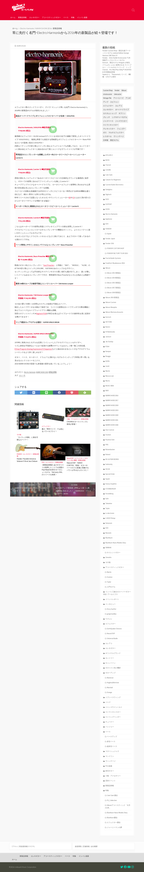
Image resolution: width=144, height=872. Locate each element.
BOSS (107, 160)
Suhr (107, 498)
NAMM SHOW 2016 (43, 28)
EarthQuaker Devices (114, 629)
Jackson (108, 337)
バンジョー (109, 727)
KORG (107, 361)
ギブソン (122, 113)
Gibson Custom (110, 302)
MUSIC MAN (109, 386)
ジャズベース (108, 121)
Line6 (107, 366)
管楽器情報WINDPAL (27, 846)
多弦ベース (111, 741)
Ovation (108, 435)
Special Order (110, 474)
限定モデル (114, 140)
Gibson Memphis (111, 307)
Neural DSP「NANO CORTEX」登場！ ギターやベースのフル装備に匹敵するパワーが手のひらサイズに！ (78, 466)
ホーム (12, 17)
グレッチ (106, 117)
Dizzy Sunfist (111, 609)
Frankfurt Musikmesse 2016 (115, 263)
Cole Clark (108, 175)
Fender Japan (110, 238)
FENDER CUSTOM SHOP (115, 248)
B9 (70, 197)
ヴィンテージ (119, 136)
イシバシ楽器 (82, 17)
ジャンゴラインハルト (113, 707)
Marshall (110, 687)
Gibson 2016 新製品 (112, 297)
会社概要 (94, 846)
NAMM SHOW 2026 (111, 425)
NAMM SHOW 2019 (111, 410)
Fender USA (109, 243)
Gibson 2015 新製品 (114, 283)
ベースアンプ (112, 736)
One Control (109, 430)
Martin (107, 371)
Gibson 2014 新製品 (114, 278)
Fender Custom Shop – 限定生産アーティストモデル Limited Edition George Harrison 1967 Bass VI (116, 53)
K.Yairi (107, 346)
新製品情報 (22, 17)
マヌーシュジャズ (112, 751)
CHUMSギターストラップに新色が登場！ (77, 423)
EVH (106, 224)
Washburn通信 (112, 817)
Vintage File (107, 98)
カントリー (109, 658)
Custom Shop (108, 90)
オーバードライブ (122, 109)
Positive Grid (109, 440)
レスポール (107, 136)
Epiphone (108, 219)
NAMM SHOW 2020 (111, 415)
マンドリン (109, 756)
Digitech (108, 194)
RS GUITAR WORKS (112, 459)
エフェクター (46, 426)
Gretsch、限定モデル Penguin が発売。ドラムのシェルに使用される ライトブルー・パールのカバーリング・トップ (116, 64)
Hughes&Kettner (113, 682)
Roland (107, 454)
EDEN (107, 209)
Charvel (108, 165)
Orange (109, 692)
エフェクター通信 (113, 822)
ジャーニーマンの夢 (114, 827)
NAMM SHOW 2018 (111, 405)
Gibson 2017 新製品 (114, 288)
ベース (65, 17)
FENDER (19, 454)
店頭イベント (110, 781)
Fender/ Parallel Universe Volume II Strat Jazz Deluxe (27, 460)
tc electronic (109, 513)
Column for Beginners (113, 180)
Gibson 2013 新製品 (114, 273)
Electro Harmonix (27, 28)
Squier (109, 234)
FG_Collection (112, 800)
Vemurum (108, 523)
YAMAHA (108, 547)
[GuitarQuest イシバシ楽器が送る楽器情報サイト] (22, 7)
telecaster (117, 94)
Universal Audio (112, 638)
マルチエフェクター (116, 132)
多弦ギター (109, 771)
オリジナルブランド (113, 653)
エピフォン (114, 102)
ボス (105, 132)
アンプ (105, 102)
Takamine (108, 503)
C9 (73, 197)
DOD (107, 199)
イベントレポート (112, 599)
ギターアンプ (110, 673)
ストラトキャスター (110, 125)
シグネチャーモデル (119, 117)
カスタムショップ (110, 113)
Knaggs (108, 356)
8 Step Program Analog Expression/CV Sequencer (33, 349)
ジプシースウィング (113, 697)
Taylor (107, 508)
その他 (19, 435)
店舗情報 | (87, 846)
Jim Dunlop (109, 342)
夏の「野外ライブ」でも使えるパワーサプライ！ (53, 430)
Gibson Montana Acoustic (114, 312)
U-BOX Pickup (110, 518)
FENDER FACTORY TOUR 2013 (117, 253)
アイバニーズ (118, 98)
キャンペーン (110, 663)
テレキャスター (109, 129)
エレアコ (118, 106)
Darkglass (108, 189)
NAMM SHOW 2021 (111, 420)
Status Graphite (111, 484)
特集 (72, 17)
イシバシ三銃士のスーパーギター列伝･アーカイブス (117, 593)
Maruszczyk (109, 376)
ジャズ (107, 702)
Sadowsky (108, 464)
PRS (43, 462)
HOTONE (108, 322)
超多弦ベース (112, 746)
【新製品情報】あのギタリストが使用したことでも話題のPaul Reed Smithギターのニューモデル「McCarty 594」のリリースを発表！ (53, 470)
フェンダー (121, 129)
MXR (107, 390)
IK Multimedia (110, 332)
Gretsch (108, 317)
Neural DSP (70, 458)
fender (117, 90)
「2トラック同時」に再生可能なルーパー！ (27, 438)
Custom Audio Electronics (114, 185)
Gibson (124, 90)
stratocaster (107, 94)
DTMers (15, 846)
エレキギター (34, 17)
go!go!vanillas (111, 614)
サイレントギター (113, 552)
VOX (106, 528)
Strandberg (109, 494)
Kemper (108, 351)
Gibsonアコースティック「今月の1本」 (117, 806)
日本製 (105, 140)
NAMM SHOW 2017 (111, 400)
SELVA (107, 469)
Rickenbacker (110, 449)
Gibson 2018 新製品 (114, 292)
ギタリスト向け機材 (113, 668)
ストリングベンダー (113, 717)
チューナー (109, 722)
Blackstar (110, 678)
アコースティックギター (51, 17)
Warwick (108, 533)
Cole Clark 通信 (112, 795)
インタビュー (110, 604)
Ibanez (107, 327)
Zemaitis (108, 557)
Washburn (108, 538)
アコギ (128, 98)
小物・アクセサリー (73, 419)
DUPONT (108, 204)
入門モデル (111, 587)
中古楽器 (108, 766)
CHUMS (108, 170)
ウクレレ (108, 619)
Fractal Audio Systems (113, 258)
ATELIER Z (109, 155)
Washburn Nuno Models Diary (115, 543)
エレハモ (22, 375)
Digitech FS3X (41, 313)
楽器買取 (78, 846)
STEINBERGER (110, 489)
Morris (107, 381)
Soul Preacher (48, 265)
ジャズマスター (121, 121)
